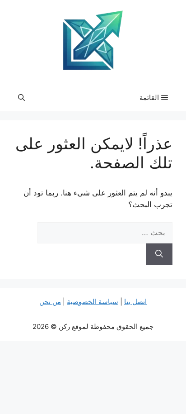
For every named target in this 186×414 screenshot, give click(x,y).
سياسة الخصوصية (92, 301)
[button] (21, 97)
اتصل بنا (135, 301)
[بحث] (159, 254)
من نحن (50, 301)
